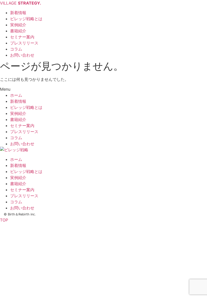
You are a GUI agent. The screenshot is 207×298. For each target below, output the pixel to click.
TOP (4, 219)
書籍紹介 (18, 119)
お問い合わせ (22, 143)
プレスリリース (24, 131)
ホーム (16, 95)
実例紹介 (18, 113)
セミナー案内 (22, 125)
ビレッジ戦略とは (26, 107)
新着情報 (18, 101)
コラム (16, 137)
